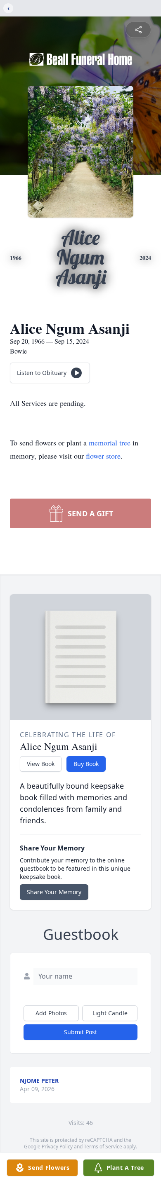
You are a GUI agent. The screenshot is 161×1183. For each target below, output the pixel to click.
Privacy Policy (57, 1146)
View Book (40, 764)
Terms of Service (103, 1146)
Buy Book (86, 764)
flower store (103, 456)
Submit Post (80, 1032)
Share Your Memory (54, 892)
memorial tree (109, 442)
